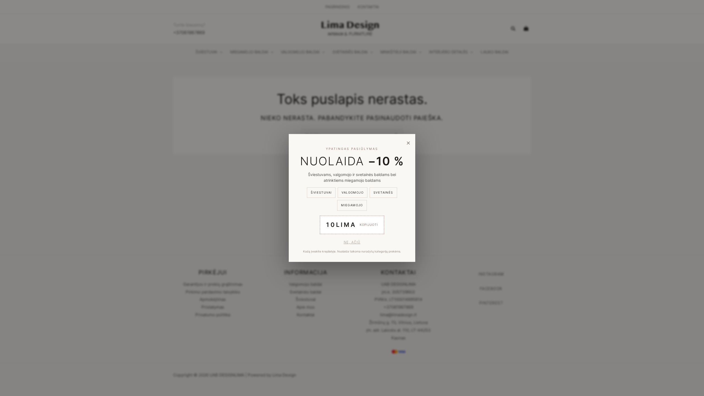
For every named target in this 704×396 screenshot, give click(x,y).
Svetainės (383, 192)
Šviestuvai (321, 192)
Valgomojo (353, 192)
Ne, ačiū (352, 242)
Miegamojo (352, 205)
